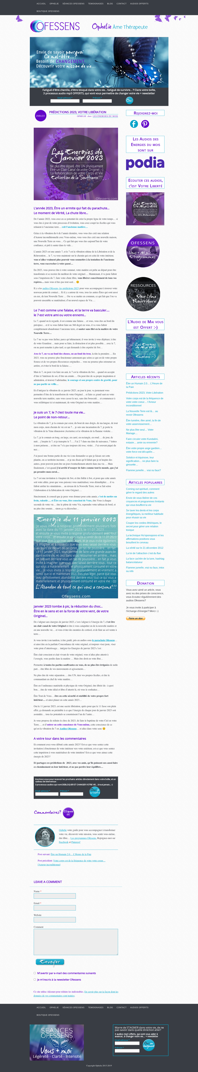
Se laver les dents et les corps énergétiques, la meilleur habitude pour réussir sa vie (144, 514)
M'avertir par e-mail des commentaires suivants (66, 973)
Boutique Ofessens (48, 11)
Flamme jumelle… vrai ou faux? (143, 470)
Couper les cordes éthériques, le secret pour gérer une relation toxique (144, 526)
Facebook (63, 842)
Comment (38, 926)
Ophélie (63, 830)
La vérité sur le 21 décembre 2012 (144, 548)
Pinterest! (75, 842)
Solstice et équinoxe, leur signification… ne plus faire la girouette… (142, 461)
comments (56, 814)
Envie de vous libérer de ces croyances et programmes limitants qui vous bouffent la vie (145, 501)
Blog (110, 4)
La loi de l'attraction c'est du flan (143, 553)
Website (37, 915)
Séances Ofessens (73, 4)
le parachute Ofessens (103, 640)
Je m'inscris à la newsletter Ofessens (59, 979)
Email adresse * (65, 98)
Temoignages (95, 4)
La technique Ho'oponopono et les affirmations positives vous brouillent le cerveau (145, 539)
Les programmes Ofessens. (84, 838)
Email (37, 903)
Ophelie (54, 4)
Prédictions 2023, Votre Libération (144, 392)
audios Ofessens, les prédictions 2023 (61, 288)
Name (37, 891)
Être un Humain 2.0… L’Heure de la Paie (71, 854)
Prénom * (97, 98)
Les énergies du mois (105, 116)
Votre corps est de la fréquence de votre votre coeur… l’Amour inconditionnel (144, 402)
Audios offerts (139, 4)
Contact (122, 4)
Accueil (41, 4)
